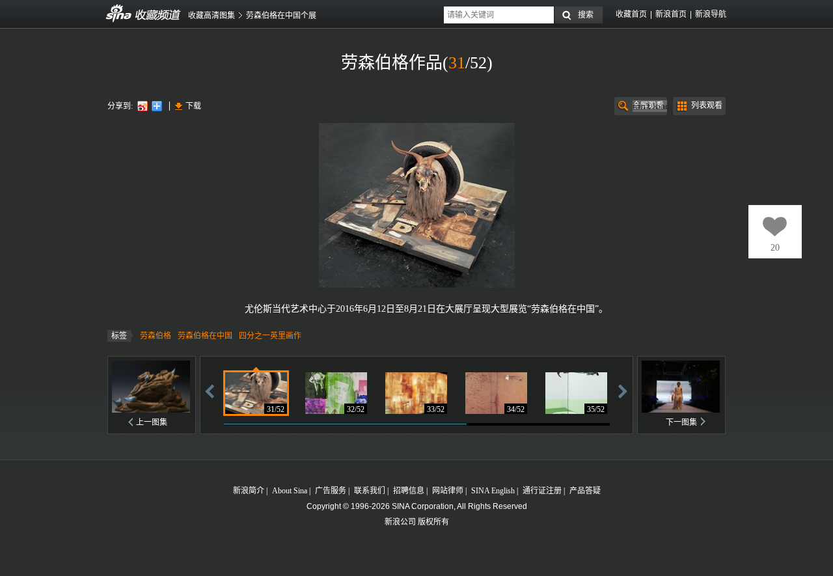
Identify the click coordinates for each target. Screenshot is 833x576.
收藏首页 (631, 14)
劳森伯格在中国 (205, 335)
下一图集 (681, 422)
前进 (622, 391)
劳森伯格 (155, 335)
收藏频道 (119, 13)
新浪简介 (248, 490)
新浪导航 (710, 14)
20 (775, 248)
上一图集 (151, 422)
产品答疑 (585, 490)
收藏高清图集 (211, 15)
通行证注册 (542, 490)
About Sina (289, 490)
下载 (193, 106)
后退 (209, 391)
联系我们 (369, 490)
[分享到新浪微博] (142, 106)
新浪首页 (671, 14)
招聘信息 (408, 490)
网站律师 (447, 490)
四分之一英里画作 (270, 335)
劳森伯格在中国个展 (281, 15)
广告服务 (330, 490)
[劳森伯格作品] (256, 393)
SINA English (493, 490)
